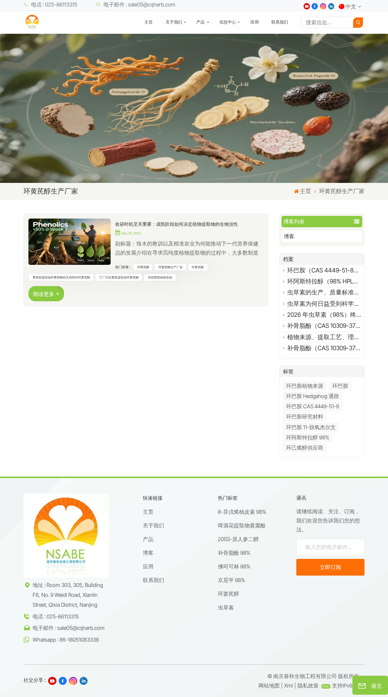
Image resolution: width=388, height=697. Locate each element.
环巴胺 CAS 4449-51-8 (312, 406)
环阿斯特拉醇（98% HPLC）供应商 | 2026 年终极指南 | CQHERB (324, 281)
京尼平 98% (231, 580)
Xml (288, 685)
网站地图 (269, 685)
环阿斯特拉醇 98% (307, 437)
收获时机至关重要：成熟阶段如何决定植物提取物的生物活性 (176, 224)
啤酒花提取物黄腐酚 (242, 525)
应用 (254, 22)
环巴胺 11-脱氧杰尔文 (311, 427)
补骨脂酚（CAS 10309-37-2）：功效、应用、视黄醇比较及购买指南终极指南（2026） (324, 348)
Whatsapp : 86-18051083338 (66, 639)
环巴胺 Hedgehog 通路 (312, 396)
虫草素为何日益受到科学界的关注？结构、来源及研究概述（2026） (324, 303)
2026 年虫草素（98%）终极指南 (324, 314)
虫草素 (226, 607)
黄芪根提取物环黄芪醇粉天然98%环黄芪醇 (61, 277)
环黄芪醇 (143, 267)
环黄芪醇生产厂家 (170, 267)
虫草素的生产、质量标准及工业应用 (324, 292)
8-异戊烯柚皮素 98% (242, 511)
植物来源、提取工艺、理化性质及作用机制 (324, 337)
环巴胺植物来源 (304, 385)
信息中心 (227, 22)
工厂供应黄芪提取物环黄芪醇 (119, 277)
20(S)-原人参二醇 (238, 539)
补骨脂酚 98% (234, 552)
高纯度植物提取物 (160, 277)
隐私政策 (308, 685)
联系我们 (279, 22)
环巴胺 (340, 385)
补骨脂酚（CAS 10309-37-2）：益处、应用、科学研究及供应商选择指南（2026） (324, 325)
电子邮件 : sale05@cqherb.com (139, 4)
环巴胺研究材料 (304, 416)
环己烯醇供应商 (304, 447)
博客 (289, 236)
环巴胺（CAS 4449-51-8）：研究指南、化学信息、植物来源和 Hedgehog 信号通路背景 (324, 270)
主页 (148, 22)
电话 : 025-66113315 (54, 4)
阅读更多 (43, 294)
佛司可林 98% (234, 566)
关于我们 (174, 22)
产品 (200, 22)
